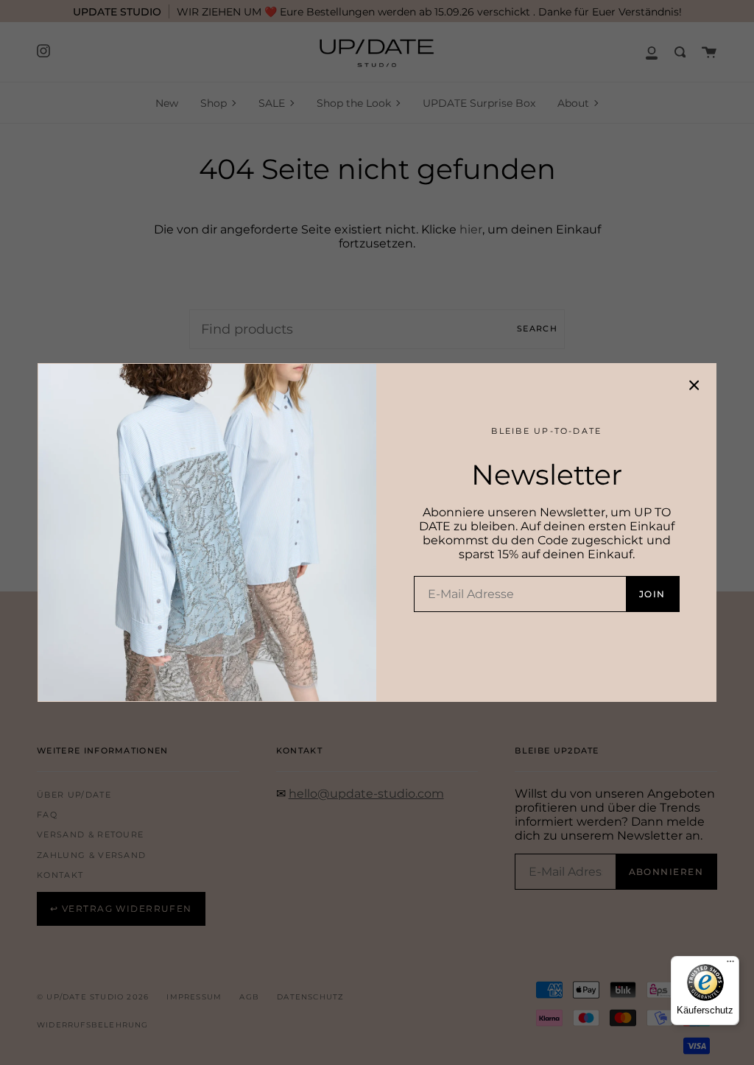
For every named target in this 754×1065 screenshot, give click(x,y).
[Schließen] (694, 385)
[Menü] (730, 965)
